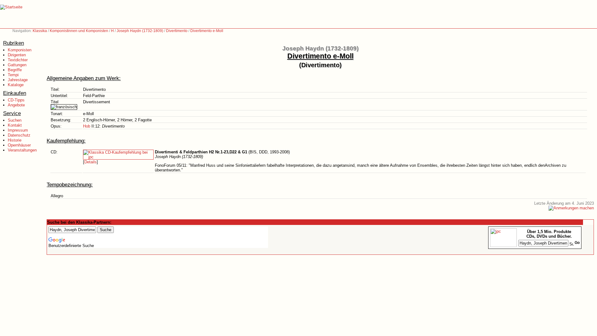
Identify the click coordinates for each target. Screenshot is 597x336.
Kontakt (15, 125)
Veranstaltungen (22, 150)
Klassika (40, 31)
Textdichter (18, 60)
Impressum (18, 130)
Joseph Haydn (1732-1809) (140, 31)
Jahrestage (18, 79)
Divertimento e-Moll (206, 31)
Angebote (16, 105)
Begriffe (15, 70)
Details (90, 162)
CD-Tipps (16, 100)
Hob (86, 126)
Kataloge (16, 84)
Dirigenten (17, 55)
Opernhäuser (19, 145)
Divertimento (176, 31)
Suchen (14, 120)
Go (577, 242)
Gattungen (17, 65)
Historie (14, 140)
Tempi (13, 74)
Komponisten (19, 50)
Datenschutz (19, 135)
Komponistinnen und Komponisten (79, 31)
